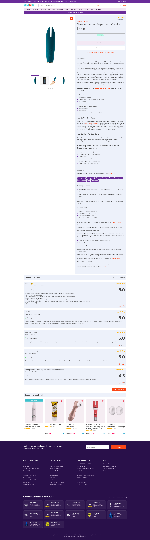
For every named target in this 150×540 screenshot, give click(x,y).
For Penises (43, 9)
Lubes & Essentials (95, 9)
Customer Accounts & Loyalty (31, 468)
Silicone (98, 178)
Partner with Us (54, 471)
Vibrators (60, 9)
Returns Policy (116, 258)
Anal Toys (73, 9)
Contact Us (26, 466)
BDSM (86, 9)
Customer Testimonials (56, 466)
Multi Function (81, 180)
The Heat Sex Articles (56, 484)
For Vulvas (35, 9)
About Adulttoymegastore (30, 464)
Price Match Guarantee (29, 475)
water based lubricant (91, 123)
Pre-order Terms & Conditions (31, 473)
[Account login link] (114, 5)
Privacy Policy (27, 477)
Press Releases (54, 475)
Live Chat (79, 471)
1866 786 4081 (28, 1)
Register (120, 1)
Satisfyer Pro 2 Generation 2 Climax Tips (116, 425)
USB (89, 180)
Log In (124, 1)
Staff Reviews (53, 480)
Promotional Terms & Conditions (32, 480)
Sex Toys (27, 9)
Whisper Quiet (113, 178)
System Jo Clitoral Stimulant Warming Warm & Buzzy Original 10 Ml (95, 426)
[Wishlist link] (117, 5)
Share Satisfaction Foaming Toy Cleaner (32, 425)
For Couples (51, 9)
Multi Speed (80, 178)
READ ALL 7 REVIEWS (119, 277)
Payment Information (29, 471)
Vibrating (104, 178)
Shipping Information (29, 484)
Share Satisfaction (82, 21)
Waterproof (94, 180)
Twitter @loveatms (108, 468)
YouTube (105, 471)
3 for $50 (34, 400)
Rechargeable (90, 178)
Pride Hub (52, 473)
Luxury (121, 178)
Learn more (112, 173)
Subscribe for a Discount (57, 482)
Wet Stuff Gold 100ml (53, 424)
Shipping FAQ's (117, 222)
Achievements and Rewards (57, 464)
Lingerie (80, 9)
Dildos (66, 9)
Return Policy (26, 482)
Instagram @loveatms (109, 466)
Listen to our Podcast (56, 468)
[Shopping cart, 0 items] (120, 5)
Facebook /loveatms (109, 464)
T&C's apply (40, 448)
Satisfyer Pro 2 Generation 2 (71, 425)
